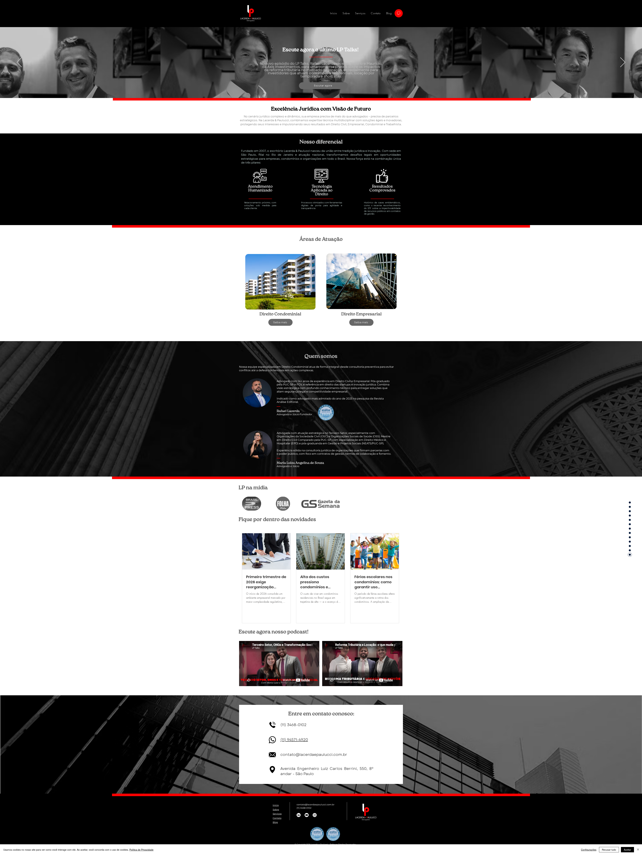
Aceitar (627, 849)
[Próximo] (622, 62)
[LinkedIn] (299, 815)
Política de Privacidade (141, 849)
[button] (280, 322)
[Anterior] (19, 62)
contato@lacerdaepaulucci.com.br (313, 754)
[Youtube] (307, 815)
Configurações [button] (588, 849)
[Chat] (399, 13)
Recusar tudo (609, 849)
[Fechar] (638, 849)
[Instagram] (315, 815)
